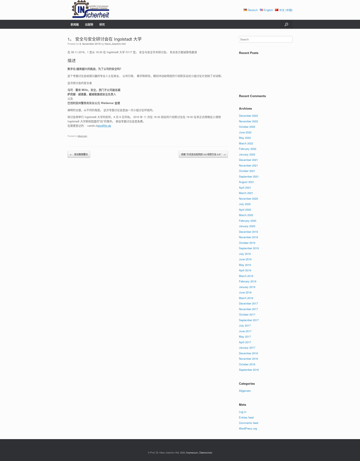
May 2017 (245, 336)
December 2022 (248, 116)
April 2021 (245, 187)
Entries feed (246, 417)
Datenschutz (205, 452)
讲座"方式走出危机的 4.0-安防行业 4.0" (203, 154)
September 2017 (249, 320)
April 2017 (245, 342)
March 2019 (246, 276)
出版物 (89, 24)
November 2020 (248, 198)
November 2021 (248, 165)
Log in (242, 412)
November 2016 (248, 359)
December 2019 (248, 232)
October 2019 (247, 243)
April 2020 (245, 210)
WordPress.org (248, 428)
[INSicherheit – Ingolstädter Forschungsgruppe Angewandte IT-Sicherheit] (88, 10)
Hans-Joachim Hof (115, 43)
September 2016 (249, 370)
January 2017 (247, 348)
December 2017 (248, 303)
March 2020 (246, 215)
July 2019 (245, 254)
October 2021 (247, 171)
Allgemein (82, 136)
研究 (102, 24)
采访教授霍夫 (79, 154)
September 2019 (249, 248)
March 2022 (246, 143)
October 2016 (247, 364)
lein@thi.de (104, 126)
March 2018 (246, 298)
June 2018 (245, 292)
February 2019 (247, 281)
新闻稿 (75, 24)
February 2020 (247, 221)
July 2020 (245, 204)
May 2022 (245, 138)
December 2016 (248, 353)
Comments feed (248, 423)
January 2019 (247, 287)
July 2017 (245, 325)
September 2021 (249, 176)
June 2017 (245, 331)
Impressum (192, 452)
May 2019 (245, 265)
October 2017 (247, 314)
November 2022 (248, 121)
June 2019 (245, 259)
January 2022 (247, 154)
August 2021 (246, 182)
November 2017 (248, 309)
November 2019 (248, 237)
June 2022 (245, 132)
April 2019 (245, 270)
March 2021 (246, 193)
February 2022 (247, 149)
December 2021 (248, 160)
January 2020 (247, 226)
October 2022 (247, 127)
